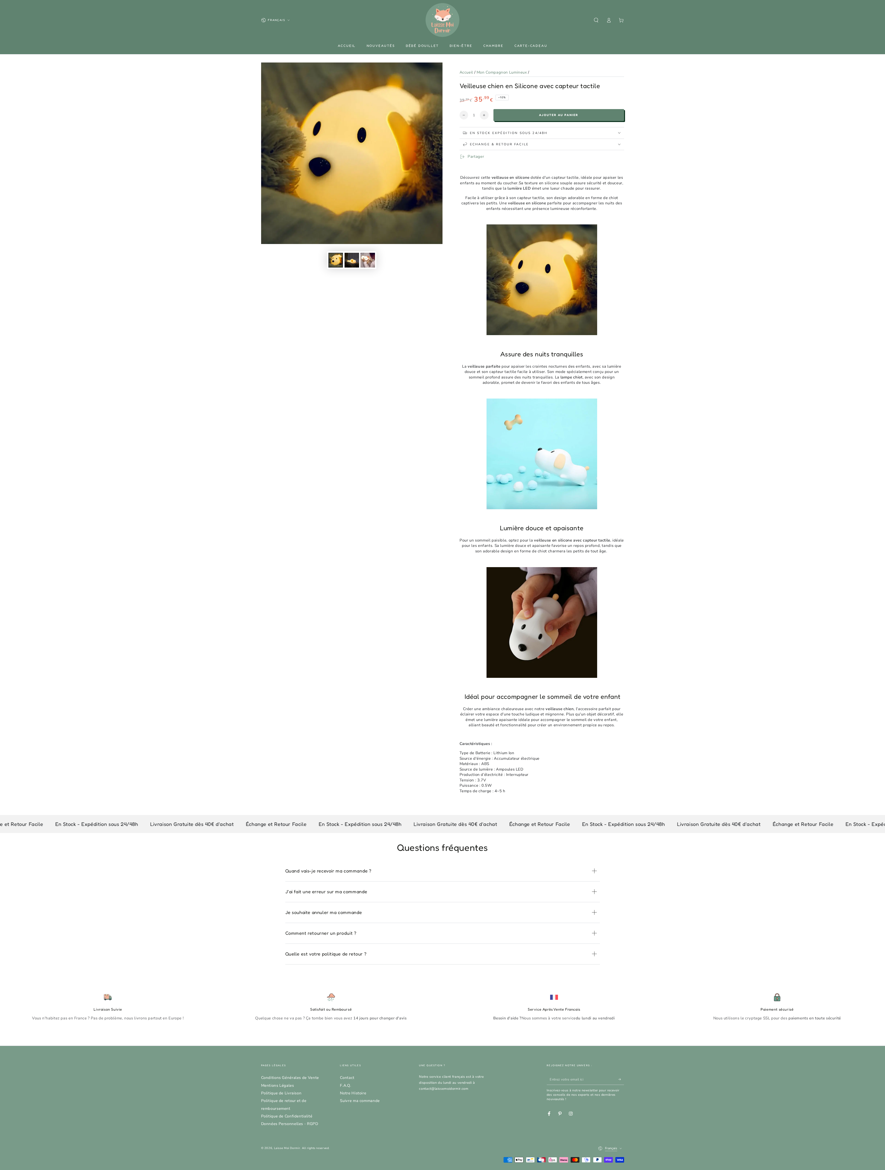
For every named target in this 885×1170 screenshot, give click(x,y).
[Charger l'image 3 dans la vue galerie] (367, 260)
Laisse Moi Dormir (287, 1148)
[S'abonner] (621, 1079)
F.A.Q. (345, 1085)
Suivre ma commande (360, 1100)
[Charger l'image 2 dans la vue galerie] (352, 260)
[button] (596, 20)
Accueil (466, 72)
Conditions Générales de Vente (290, 1077)
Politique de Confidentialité (287, 1116)
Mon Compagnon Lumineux (502, 72)
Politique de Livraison (281, 1093)
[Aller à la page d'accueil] (442, 20)
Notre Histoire (353, 1093)
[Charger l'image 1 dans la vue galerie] (335, 260)
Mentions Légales (277, 1085)
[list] (442, 1007)
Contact (347, 1077)
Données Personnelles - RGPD (289, 1123)
